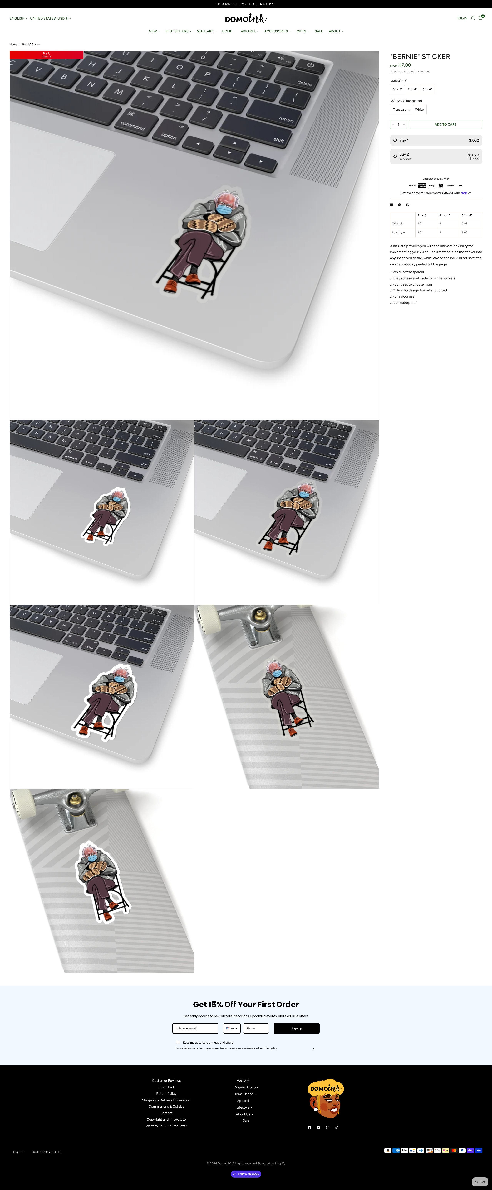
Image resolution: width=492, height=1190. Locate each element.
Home (227, 31)
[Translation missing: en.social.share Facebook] (392, 205)
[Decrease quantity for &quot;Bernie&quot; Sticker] (393, 124)
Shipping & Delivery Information (166, 1100)
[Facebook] (312, 1127)
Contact (166, 1113)
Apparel (248, 31)
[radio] (436, 140)
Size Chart (166, 1087)
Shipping (395, 71)
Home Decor (243, 1094)
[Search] (473, 18)
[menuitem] (154, 31)
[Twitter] (321, 1127)
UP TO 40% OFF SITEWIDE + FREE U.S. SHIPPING (246, 4)
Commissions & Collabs (166, 1106)
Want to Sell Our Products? (166, 1126)
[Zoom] (370, 58)
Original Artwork (246, 1087)
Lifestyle (242, 1107)
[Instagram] (330, 1127)
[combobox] (232, 1028)
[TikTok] (339, 1127)
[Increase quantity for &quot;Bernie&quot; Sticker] (404, 124)
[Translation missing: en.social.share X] (400, 205)
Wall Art (205, 31)
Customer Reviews (166, 1080)
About (334, 31)
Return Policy (166, 1094)
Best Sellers (177, 31)
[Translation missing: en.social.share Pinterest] (408, 205)
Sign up (296, 1028)
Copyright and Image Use (166, 1119)
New (153, 31)
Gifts (301, 31)
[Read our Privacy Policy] (313, 1048)
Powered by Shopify (271, 1163)
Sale (319, 31)
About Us (243, 1114)
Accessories (276, 31)
